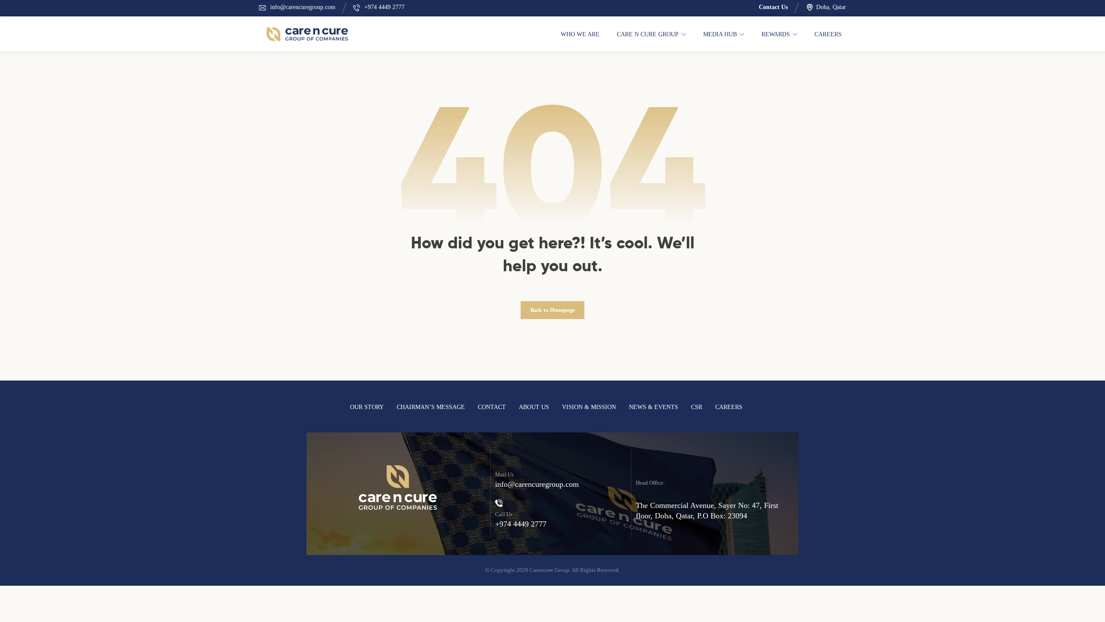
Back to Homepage (552, 310)
